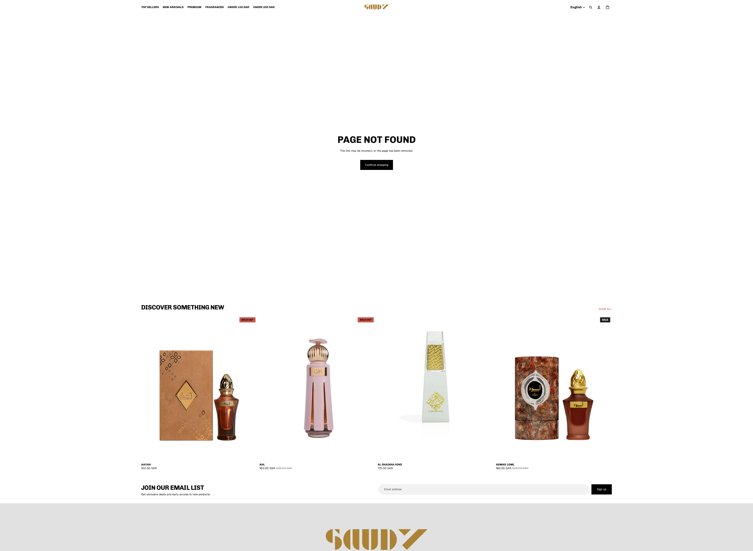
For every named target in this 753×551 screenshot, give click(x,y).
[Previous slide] (147, 388)
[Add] (487, 454)
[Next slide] (251, 388)
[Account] (599, 7)
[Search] (590, 7)
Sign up (601, 489)
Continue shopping (376, 165)
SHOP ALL (605, 309)
